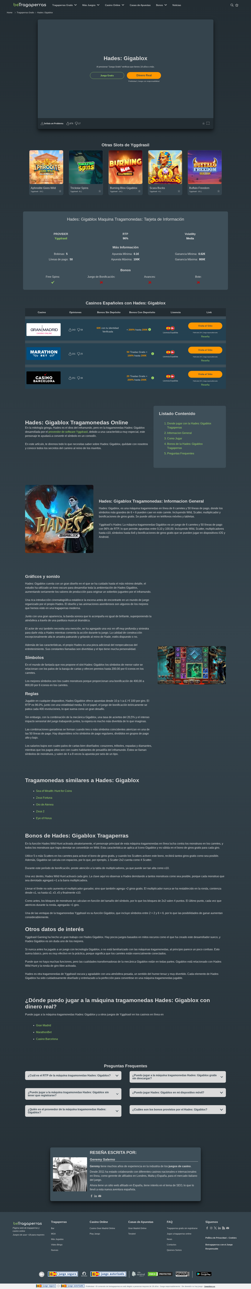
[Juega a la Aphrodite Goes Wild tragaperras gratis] (46, 183)
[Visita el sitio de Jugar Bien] (63, 1274)
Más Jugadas (57, 1239)
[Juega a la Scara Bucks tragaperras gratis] (165, 183)
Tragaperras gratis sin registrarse (182, 1228)
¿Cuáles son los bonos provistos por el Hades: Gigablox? (169, 1109)
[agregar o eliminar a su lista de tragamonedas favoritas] (203, 123)
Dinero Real (144, 75)
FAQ (169, 1222)
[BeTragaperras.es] (29, 1223)
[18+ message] (84, 1274)
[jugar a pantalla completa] (208, 123)
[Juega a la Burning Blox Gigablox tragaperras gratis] (125, 183)
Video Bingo (56, 1245)
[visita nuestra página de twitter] (215, 1228)
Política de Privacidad (215, 1238)
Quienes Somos (174, 1250)
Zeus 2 (40, 811)
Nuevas (54, 1250)
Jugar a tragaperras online (179, 1234)
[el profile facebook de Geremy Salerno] (91, 1196)
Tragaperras (59, 1222)
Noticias (176, 5)
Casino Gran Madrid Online (102, 1228)
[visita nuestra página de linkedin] (219, 1228)
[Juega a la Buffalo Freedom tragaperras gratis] (205, 183)
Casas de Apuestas (140, 5)
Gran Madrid (43, 1025)
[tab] (232, 5)
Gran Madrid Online (137, 1228)
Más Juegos (88, 5)
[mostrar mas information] (150, 329)
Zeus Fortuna (44, 797)
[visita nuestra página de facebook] (207, 1228)
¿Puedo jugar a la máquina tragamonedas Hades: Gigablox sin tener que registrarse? (68, 1094)
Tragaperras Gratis (62, 5)
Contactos (171, 1245)
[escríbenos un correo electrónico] (99, 1196)
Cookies (233, 1238)
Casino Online (112, 5)
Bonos (159, 5)
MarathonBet (44, 1032)
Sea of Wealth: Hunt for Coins (54, 790)
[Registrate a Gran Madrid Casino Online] (43, 335)
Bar (52, 1228)
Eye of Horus (44, 818)
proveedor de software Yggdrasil (68, 431)
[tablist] (64, 5)
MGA (53, 1234)
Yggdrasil (61, 238)
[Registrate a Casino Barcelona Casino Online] (43, 383)
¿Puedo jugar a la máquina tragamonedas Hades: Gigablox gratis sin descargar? (174, 1077)
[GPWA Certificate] (183, 1274)
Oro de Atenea (44, 804)
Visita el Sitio (205, 326)
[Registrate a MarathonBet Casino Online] (43, 359)
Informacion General (179, 433)
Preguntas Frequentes (180, 453)
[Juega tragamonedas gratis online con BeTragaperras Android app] (204, 1274)
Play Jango (95, 1234)
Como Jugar (174, 438)
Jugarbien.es (209, 1286)
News (169, 1239)
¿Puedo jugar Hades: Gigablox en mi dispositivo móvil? (168, 1092)
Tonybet (132, 1234)
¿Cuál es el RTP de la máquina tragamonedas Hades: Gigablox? (69, 1075)
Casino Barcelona (47, 1039)
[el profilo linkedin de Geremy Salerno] (95, 1196)
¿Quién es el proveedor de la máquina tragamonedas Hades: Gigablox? (67, 1111)
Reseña (205, 336)
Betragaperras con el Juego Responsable (219, 1247)
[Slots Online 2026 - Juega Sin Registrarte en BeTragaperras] (30, 5)
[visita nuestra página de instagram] (211, 1228)
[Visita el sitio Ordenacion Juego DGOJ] (108, 1274)
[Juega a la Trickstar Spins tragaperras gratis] (86, 183)
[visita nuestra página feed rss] (223, 1228)
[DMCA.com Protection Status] (160, 1274)
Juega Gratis (107, 75)
